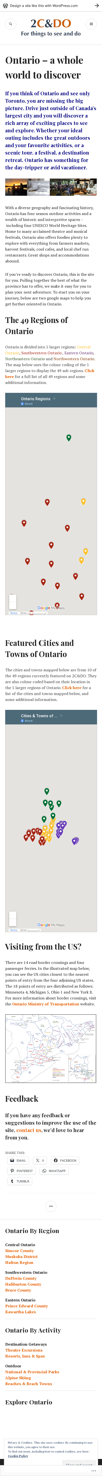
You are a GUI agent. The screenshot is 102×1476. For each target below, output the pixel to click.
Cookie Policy (18, 1456)
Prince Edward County (26, 1306)
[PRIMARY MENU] (91, 24)
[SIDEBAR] (50, 1206)
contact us (28, 1130)
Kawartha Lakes (20, 1312)
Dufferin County (20, 1278)
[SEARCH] (10, 24)
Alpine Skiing (18, 1377)
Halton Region (19, 1262)
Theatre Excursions (24, 1350)
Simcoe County (19, 1250)
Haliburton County (23, 1284)
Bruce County (18, 1290)
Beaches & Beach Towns (28, 1383)
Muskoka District (21, 1256)
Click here (72, 687)
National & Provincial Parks (32, 1372)
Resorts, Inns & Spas (25, 1356)
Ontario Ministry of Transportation (45, 1004)
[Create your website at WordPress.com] (51, 5)
